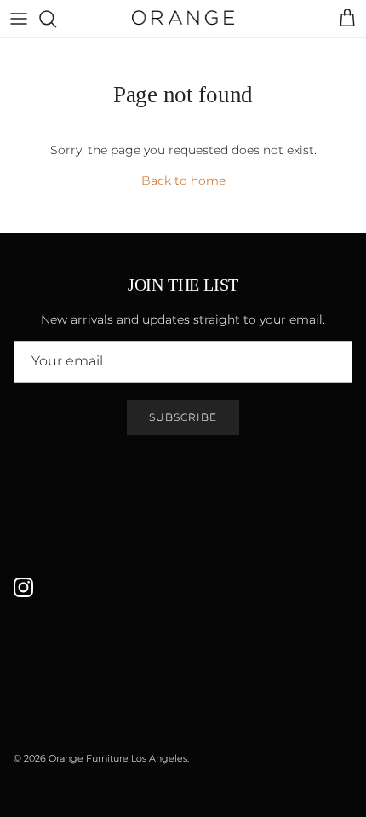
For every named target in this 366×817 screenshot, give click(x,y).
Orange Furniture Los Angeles (118, 758)
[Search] (56, 18)
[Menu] (18, 18)
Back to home (183, 180)
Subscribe (183, 417)
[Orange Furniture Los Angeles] (183, 18)
